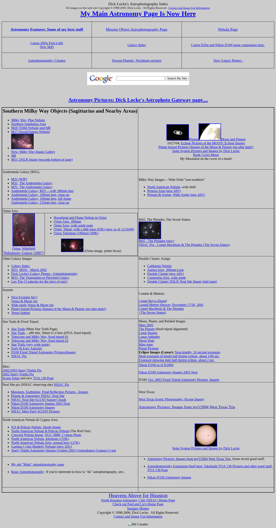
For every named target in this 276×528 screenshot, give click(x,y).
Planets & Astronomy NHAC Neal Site (37, 396)
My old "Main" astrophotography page (37, 464)
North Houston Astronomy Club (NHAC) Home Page (138, 500)
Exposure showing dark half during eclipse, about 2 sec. (177, 360)
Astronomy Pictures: (189, 459)
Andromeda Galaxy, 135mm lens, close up (40, 202)
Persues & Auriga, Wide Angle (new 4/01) (176, 195)
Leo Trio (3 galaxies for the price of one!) (39, 281)
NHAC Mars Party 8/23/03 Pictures (35, 411)
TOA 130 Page (43, 378)
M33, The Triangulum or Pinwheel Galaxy (40, 277)
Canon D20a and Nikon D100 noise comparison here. (228, 45)
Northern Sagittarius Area (28, 124)
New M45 (47, 47)
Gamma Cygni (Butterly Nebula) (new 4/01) (41, 446)
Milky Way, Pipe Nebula (28, 120)
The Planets (147, 329)
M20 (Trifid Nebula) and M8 (30, 128)
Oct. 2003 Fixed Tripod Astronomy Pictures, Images (183, 379)
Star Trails (18, 329)
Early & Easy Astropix (26, 348)
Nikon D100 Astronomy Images (33, 407)
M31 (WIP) (19, 179)
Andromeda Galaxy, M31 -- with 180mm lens (42, 191)
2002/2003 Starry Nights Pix (22, 370)
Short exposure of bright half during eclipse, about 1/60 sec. (179, 356)
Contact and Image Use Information (189, 7)
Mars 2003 (146, 325)
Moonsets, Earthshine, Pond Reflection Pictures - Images (49, 392)
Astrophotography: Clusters (47, 60)
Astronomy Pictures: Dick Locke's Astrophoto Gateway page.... (138, 100)
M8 (13, 156)
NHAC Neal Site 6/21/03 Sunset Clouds (38, 400)
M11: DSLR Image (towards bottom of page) (42, 159)
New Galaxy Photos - (228, 60)
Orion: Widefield (23, 248)
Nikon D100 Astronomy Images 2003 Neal (168, 372)
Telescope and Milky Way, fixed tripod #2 (39, 340)
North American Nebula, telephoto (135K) (40, 439)
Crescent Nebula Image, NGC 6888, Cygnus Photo (46, 435)
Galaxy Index (136, 45)
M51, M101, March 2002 (29, 270)
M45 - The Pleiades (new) (156, 241)
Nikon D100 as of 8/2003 (156, 365)
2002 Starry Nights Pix (18, 374)
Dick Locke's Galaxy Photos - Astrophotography (44, 274)
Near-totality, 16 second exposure (197, 352)
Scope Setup (11, 378)
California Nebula (159, 266)
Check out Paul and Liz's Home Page (138, 504)
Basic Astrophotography (27, 472)
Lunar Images (148, 333)
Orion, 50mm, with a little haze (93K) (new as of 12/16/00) (94, 229)
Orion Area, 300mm (67, 221)
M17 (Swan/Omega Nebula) (30, 132)
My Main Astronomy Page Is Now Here (138, 13)
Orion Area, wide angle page (73, 225)
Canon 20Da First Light (46, 43)
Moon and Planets (233, 139)
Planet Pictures (149, 348)
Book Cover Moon (206, 155)
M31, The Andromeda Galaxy (31, 183)
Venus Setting (20, 313)
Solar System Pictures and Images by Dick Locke (206, 151)
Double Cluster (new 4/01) (165, 274)
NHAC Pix (19, 356)
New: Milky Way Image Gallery (33, 152)
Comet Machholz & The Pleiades (161, 308)
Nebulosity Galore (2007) (24, 253)
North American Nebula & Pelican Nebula (40, 431)
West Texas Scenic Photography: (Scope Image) (171, 399)
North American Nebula (163, 187)
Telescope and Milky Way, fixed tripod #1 (39, 337)
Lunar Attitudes (149, 337)
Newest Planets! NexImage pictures (136, 60)
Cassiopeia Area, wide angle (166, 277)
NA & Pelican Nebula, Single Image (36, 427)
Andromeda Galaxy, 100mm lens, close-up (40, 195)
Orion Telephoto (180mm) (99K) (76, 233)
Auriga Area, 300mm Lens (165, 270)
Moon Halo (146, 340)
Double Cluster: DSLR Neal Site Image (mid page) (182, 281)
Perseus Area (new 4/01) (164, 191)
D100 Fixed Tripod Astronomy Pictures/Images (43, 352)
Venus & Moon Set (24, 301)
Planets (194, 139)
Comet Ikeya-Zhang (152, 301)
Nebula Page (228, 29)
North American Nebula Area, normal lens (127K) (45, 442)
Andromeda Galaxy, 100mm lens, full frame (41, 198)
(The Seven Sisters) (152, 312)
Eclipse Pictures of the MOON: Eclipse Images (213, 143)
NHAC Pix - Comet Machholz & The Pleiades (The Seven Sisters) (184, 245)
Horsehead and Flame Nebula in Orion (80, 217)
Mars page (146, 344)
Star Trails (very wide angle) (30, 344)
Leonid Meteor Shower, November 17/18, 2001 (171, 305)
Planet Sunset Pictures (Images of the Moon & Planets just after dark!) (205, 147)
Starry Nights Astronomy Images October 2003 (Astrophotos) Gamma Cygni (63, 450)
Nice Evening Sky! (24, 297)
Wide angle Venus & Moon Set (32, 305)
